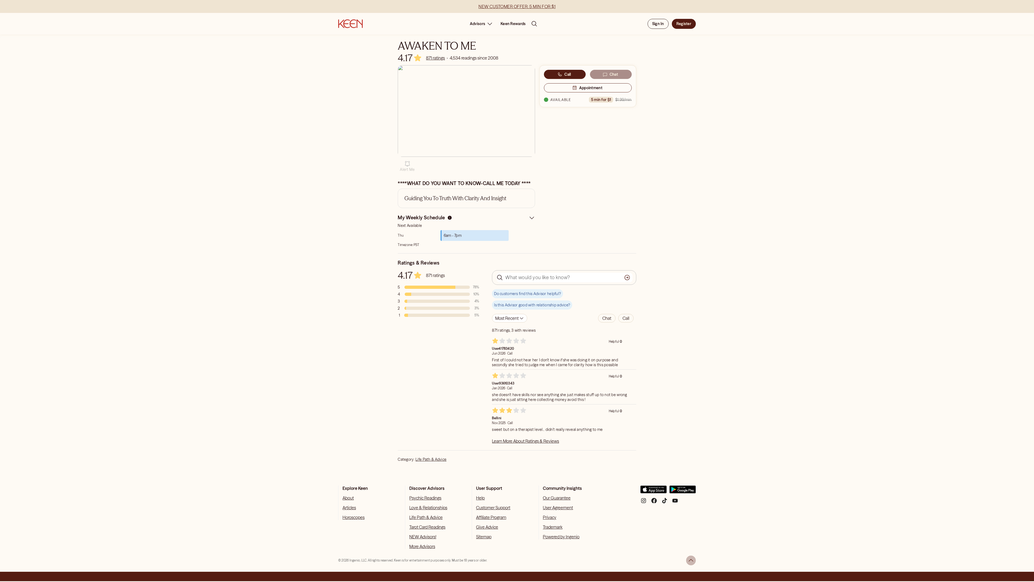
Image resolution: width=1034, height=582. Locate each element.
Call (567, 74)
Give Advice (487, 527)
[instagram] (643, 503)
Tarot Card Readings (427, 527)
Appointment (590, 87)
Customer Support (493, 507)
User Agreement (558, 507)
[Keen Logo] (350, 23)
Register (683, 23)
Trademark (553, 527)
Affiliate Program (491, 517)
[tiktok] (664, 503)
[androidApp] (682, 492)
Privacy (549, 517)
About (348, 498)
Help (480, 498)
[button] (407, 166)
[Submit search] (627, 277)
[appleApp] (653, 492)
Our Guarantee (557, 498)
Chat (614, 74)
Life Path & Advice (430, 459)
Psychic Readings (425, 498)
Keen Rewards (513, 23)
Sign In (658, 23)
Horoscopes (354, 517)
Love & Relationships (428, 507)
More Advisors (422, 546)
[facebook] (654, 503)
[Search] (534, 23)
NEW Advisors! (422, 536)
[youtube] (675, 503)
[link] (435, 58)
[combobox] (509, 318)
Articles (349, 507)
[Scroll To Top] (691, 560)
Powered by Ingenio (561, 536)
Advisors (477, 23)
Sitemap (483, 536)
